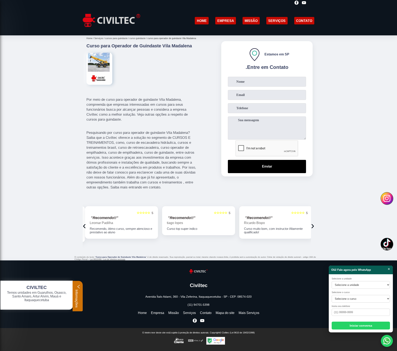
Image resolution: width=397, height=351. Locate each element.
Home (202, 21)
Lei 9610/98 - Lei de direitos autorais (107, 259)
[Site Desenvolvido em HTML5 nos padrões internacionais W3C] (195, 340)
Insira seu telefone (341, 306)
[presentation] (84, 225)
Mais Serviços (249, 313)
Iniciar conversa (361, 325)
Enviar (267, 166)
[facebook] (296, 3)
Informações (76, 298)
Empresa (225, 21)
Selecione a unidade (342, 278)
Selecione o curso (341, 292)
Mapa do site (225, 313)
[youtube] (304, 3)
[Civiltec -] (111, 30)
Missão (251, 21)
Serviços (277, 21)
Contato (304, 21)
